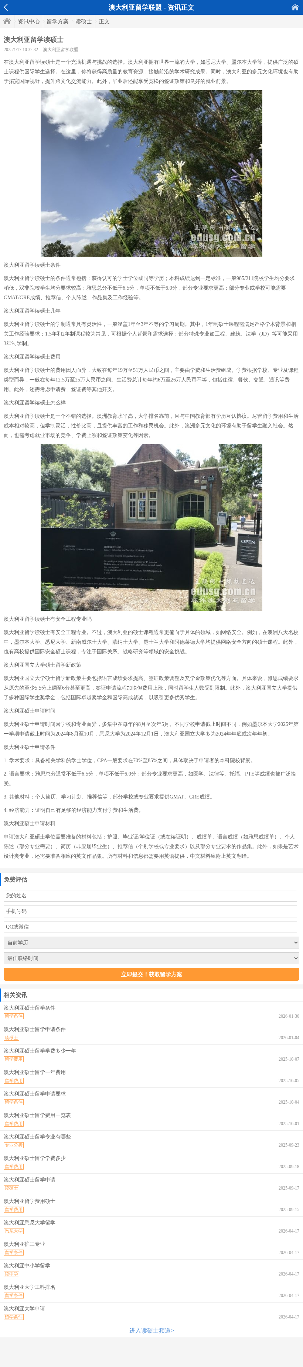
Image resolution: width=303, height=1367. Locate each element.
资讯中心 (29, 21)
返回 (6, 7)
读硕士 (83, 21)
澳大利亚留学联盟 (60, 49)
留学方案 (58, 21)
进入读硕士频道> (151, 1330)
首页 (295, 7)
